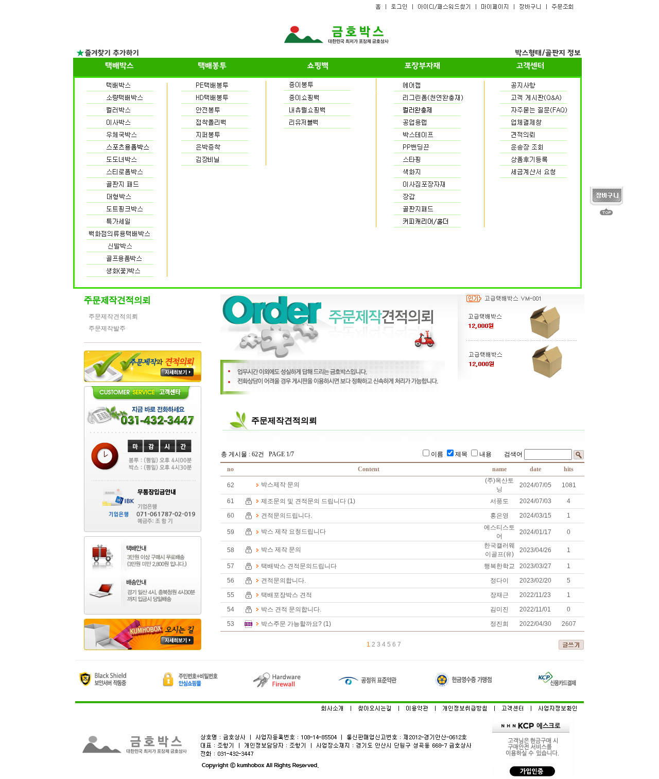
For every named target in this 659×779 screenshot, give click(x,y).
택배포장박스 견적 (286, 595)
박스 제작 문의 (281, 549)
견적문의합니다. (283, 580)
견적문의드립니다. (286, 515)
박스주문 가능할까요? (291, 623)
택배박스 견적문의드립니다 (299, 566)
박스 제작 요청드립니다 (293, 531)
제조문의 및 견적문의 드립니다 (303, 501)
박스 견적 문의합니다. (291, 609)
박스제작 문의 (280, 484)
